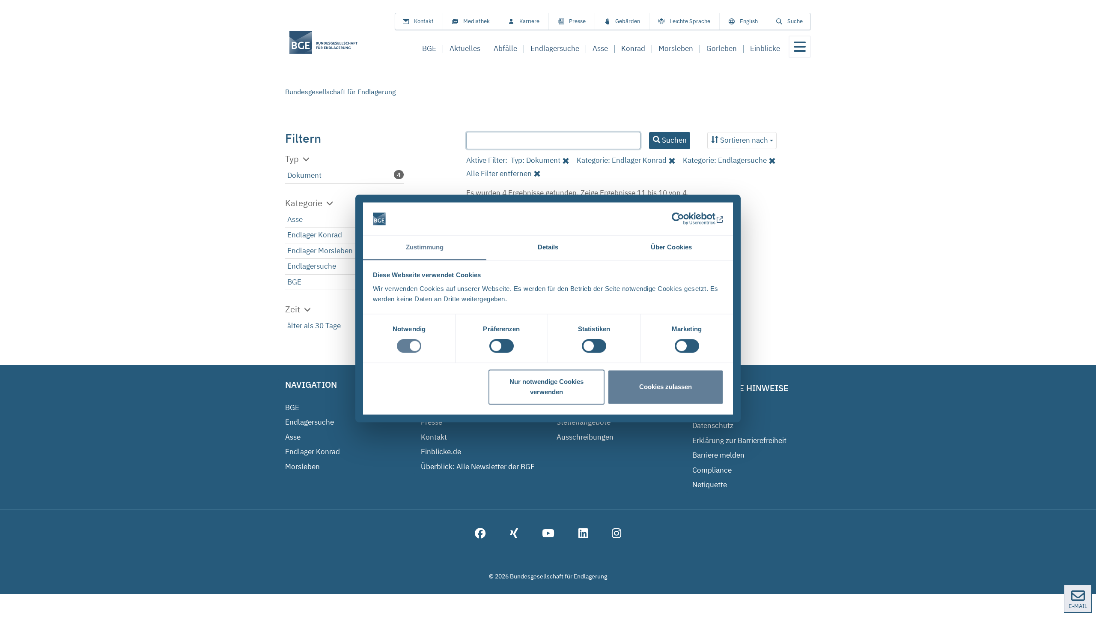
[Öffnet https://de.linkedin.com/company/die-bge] (583, 534)
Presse (577, 21)
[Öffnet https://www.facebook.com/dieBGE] (480, 534)
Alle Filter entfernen (499, 173)
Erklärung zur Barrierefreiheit (739, 440)
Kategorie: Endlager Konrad (622, 160)
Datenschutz (712, 425)
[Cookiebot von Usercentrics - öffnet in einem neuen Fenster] (686, 219)
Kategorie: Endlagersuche (725, 160)
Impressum (711, 411)
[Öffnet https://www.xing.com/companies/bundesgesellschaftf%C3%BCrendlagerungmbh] (514, 534)
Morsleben (302, 466)
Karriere (529, 21)
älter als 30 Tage (314, 325)
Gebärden (627, 21)
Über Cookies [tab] (671, 247)
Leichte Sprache (690, 21)
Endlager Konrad (314, 235)
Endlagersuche (311, 266)
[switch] (501, 346)
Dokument (304, 175)
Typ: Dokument (535, 160)
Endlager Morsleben (320, 250)
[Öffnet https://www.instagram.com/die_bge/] (616, 534)
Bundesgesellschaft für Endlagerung (340, 91)
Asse (295, 219)
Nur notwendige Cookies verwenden (546, 386)
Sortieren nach (744, 140)
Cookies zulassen (665, 386)
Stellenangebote (584, 422)
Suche (795, 21)
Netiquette (709, 484)
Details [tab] (548, 247)
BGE (294, 282)
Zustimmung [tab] (425, 247)
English (749, 21)
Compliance (712, 470)
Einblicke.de (441, 451)
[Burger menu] (800, 47)
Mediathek (476, 21)
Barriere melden (718, 455)
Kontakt (424, 21)
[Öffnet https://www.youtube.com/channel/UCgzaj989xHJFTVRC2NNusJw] (548, 534)
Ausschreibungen (585, 437)
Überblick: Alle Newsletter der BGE (478, 466)
